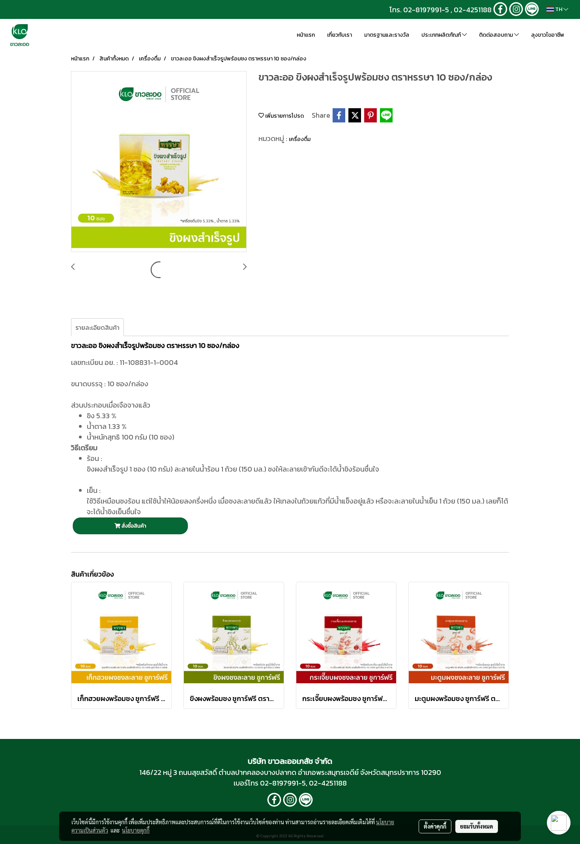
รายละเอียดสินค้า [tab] (97, 327)
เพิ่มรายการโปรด (284, 116)
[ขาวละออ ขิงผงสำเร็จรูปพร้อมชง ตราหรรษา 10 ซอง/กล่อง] (158, 161)
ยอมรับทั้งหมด (476, 826)
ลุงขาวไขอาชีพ (547, 35)
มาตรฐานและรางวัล (386, 35)
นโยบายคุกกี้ (136, 830)
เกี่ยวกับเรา (339, 35)
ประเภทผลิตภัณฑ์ (441, 35)
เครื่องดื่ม (300, 139)
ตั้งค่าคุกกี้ (435, 826)
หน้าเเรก (306, 35)
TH (558, 9)
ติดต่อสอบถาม (496, 35)
